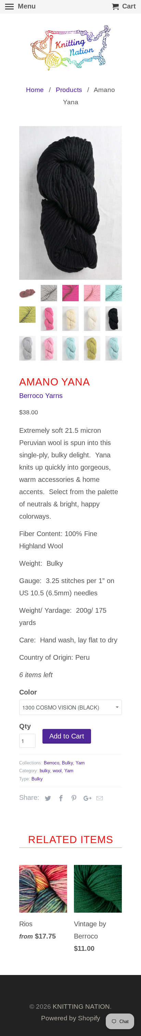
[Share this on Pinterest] (72, 798)
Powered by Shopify (70, 1018)
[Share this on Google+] (85, 798)
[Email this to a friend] (98, 798)
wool (57, 770)
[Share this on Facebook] (59, 798)
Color (28, 692)
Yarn (80, 762)
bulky (45, 770)
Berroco (51, 762)
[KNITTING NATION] (70, 48)
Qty (25, 726)
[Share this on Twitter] (46, 798)
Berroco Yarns (41, 395)
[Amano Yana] (70, 203)
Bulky (67, 762)
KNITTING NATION (81, 1006)
